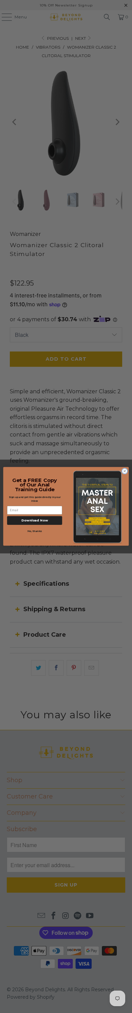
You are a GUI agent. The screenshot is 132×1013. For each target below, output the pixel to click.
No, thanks (34, 531)
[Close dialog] (125, 471)
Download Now (34, 520)
